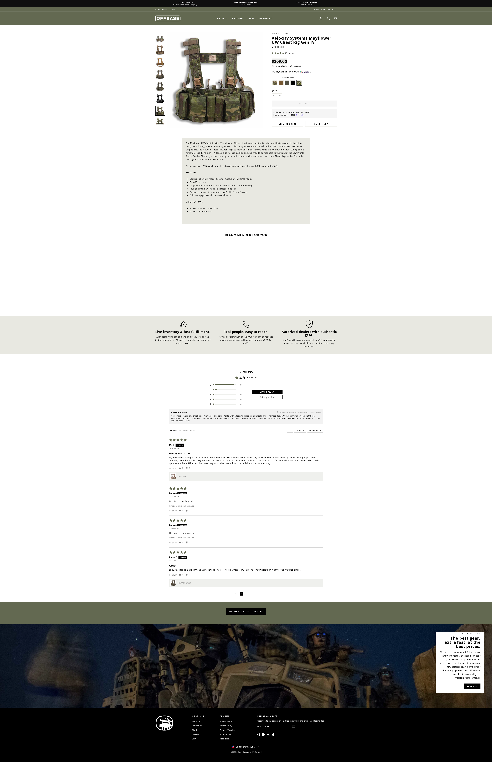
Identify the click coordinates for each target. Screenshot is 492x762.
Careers (195, 734)
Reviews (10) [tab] (175, 430)
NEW (251, 18)
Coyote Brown (280, 82)
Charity (195, 730)
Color (283, 77)
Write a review (267, 391)
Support (265, 18)
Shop (221, 18)
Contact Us (197, 725)
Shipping (276, 66)
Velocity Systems (282, 33)
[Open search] (290, 430)
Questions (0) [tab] (189, 430)
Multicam (274, 82)
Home (172, 9)
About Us (196, 721)
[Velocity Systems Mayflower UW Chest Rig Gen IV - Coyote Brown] (173, 301)
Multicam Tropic (299, 82)
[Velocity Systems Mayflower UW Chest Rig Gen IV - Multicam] (170, 301)
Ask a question (267, 397)
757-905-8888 (161, 9)
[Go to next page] (255, 593)
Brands (238, 18)
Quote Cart (321, 124)
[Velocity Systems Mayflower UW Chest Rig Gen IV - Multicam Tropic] (183, 301)
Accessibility (225, 734)
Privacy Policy (226, 721)
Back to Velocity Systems (248, 611)
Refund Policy (226, 725)
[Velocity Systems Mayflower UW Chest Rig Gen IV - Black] (180, 301)
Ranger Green (287, 82)
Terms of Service (227, 730)
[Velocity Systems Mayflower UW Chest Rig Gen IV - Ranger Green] (177, 301)
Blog (194, 739)
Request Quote (287, 124)
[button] (278, 53)
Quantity (277, 91)
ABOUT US (472, 686)
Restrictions (225, 739)
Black (293, 82)
